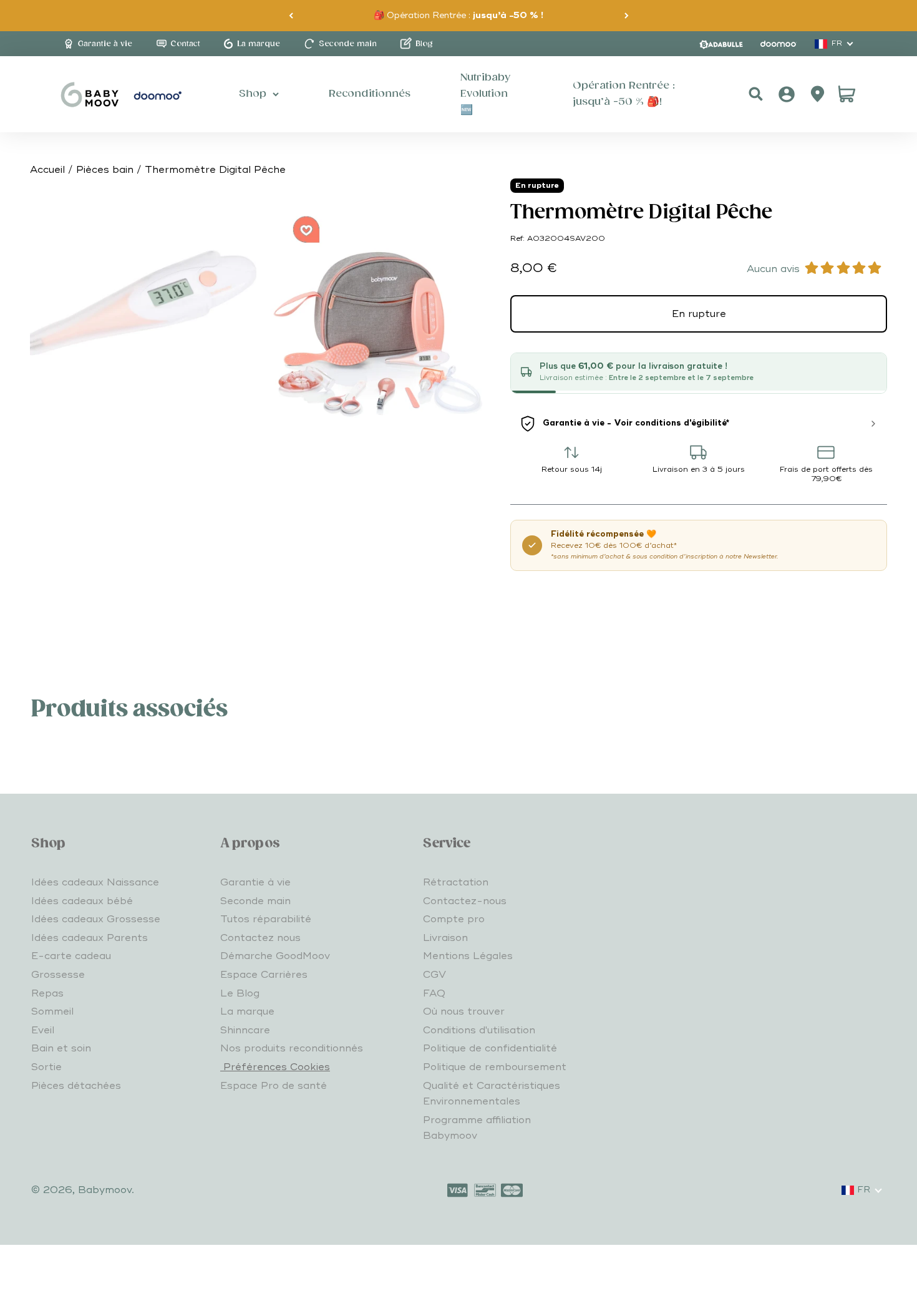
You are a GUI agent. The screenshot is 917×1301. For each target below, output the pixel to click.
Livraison (445, 938)
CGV (434, 974)
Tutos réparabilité (265, 919)
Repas (47, 993)
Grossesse (58, 974)
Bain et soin (61, 1048)
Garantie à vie (255, 882)
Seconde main (255, 901)
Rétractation (455, 882)
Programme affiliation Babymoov (477, 1128)
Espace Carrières (264, 974)
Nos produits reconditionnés (291, 1048)
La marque (247, 1011)
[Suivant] (626, 15)
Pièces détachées (76, 1085)
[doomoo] (778, 43)
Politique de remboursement (494, 1067)
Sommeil (52, 1011)
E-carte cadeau (71, 956)
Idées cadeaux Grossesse (95, 919)
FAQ (434, 993)
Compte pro (454, 919)
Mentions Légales (468, 956)
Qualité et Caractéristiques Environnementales (491, 1093)
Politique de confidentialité (490, 1048)
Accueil (47, 169)
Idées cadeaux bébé (82, 901)
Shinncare (245, 1030)
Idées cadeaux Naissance (95, 882)
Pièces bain (104, 169)
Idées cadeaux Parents (89, 938)
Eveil (42, 1030)
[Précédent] (291, 15)
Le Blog (240, 993)
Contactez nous (260, 938)
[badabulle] (721, 44)
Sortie (46, 1067)
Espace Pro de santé (273, 1085)
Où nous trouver (464, 1011)
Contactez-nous (465, 901)
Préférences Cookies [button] (275, 1067)
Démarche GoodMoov (275, 956)
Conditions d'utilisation (479, 1030)
